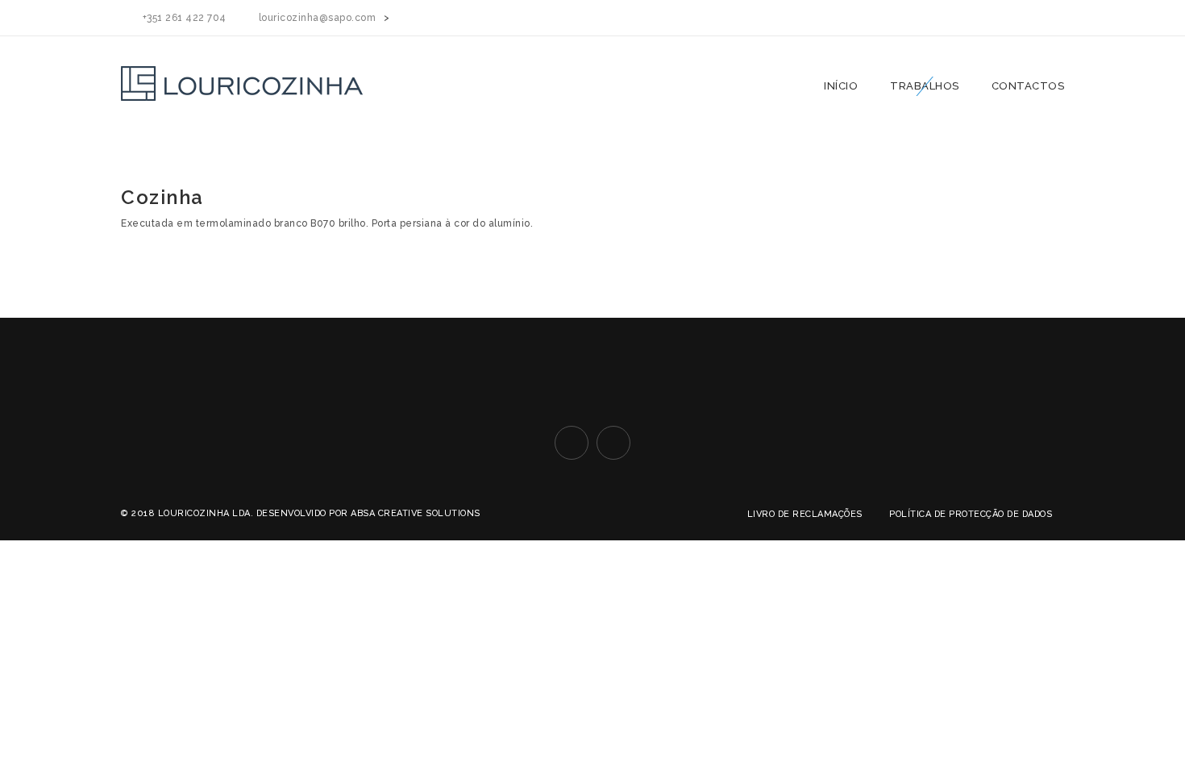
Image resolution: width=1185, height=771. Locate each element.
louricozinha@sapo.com (317, 17)
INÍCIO (841, 86)
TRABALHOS (924, 86)
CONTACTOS (1028, 86)
